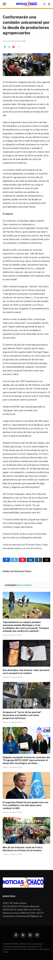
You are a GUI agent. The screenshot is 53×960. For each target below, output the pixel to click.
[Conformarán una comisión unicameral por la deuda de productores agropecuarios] (26, 64)
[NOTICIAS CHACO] (26, 4)
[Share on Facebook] (5, 47)
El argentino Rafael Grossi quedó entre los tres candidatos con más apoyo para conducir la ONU (25, 805)
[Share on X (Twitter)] (9, 47)
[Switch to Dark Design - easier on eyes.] (44, 4)
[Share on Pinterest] (13, 47)
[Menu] (4, 4)
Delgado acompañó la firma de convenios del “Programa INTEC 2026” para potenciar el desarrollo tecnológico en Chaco (26, 760)
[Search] (48, 4)
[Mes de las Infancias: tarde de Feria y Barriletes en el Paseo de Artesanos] (26, 830)
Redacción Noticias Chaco (17, 571)
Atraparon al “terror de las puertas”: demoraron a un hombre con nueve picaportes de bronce (22, 715)
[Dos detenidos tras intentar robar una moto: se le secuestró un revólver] (26, 653)
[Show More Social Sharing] (19, 47)
